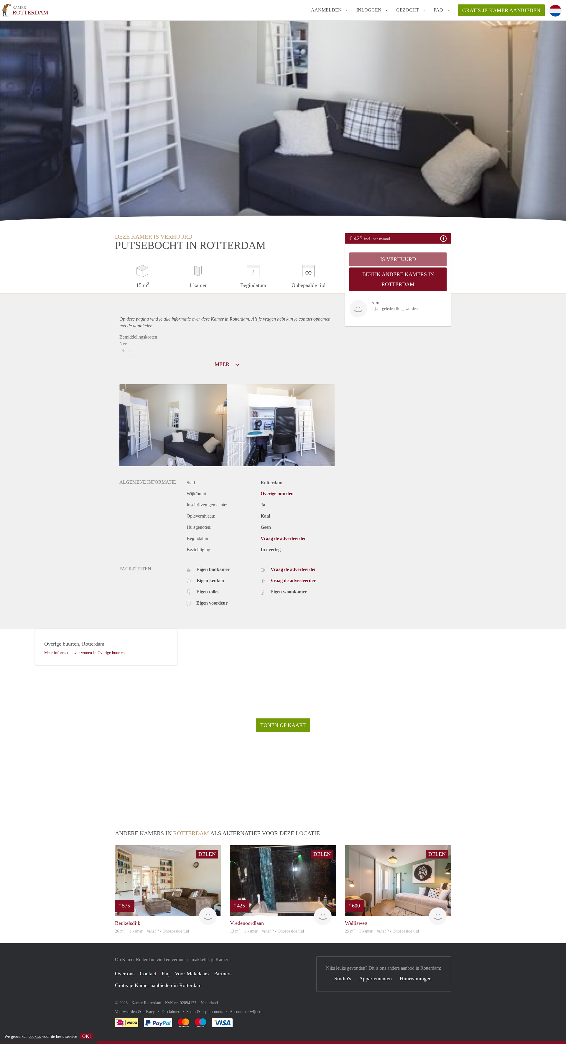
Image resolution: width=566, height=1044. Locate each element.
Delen (207, 854)
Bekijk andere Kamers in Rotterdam (398, 279)
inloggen (368, 9)
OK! (86, 1036)
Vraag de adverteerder (283, 538)
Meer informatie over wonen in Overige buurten (84, 653)
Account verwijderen (247, 1011)
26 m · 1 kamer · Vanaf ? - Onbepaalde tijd (152, 931)
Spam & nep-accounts (205, 1011)
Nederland (209, 1003)
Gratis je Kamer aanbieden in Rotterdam (158, 985)
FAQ (438, 9)
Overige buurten (277, 493)
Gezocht (407, 9)
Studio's (342, 978)
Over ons (124, 973)
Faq (166, 973)
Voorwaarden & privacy (135, 1011)
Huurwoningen (416, 978)
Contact (148, 973)
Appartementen (375, 978)
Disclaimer (171, 1011)
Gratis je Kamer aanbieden (501, 10)
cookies (35, 1036)
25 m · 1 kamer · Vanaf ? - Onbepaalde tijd (382, 931)
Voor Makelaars (192, 973)
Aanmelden (326, 9)
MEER (223, 364)
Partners (222, 973)
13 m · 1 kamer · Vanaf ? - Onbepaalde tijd (267, 931)
